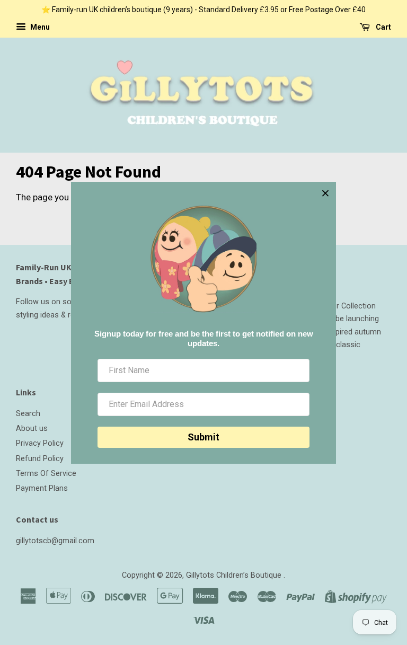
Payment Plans (42, 488)
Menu (39, 27)
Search (28, 413)
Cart (382, 27)
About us (32, 428)
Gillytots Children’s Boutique (235, 575)
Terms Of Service (46, 473)
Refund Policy (40, 458)
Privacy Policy (40, 443)
